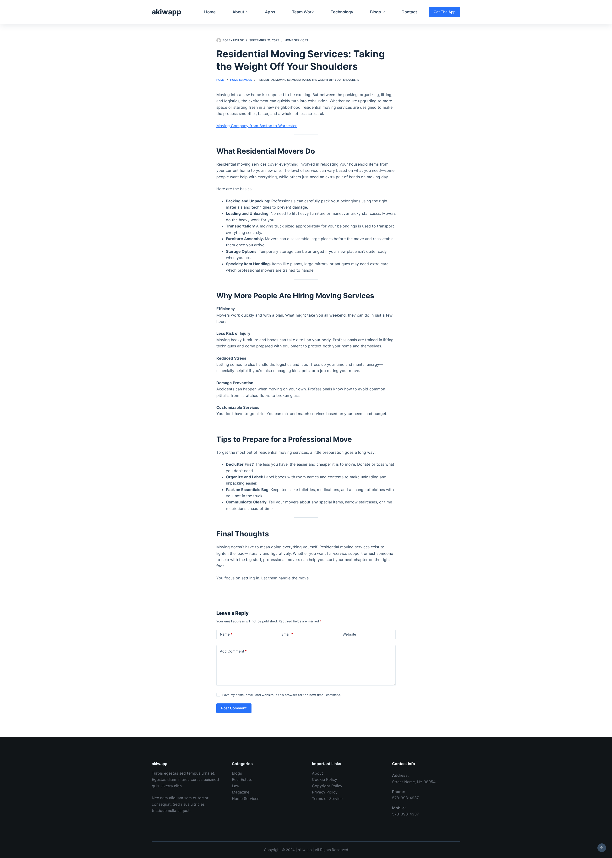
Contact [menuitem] (409, 12)
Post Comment (234, 708)
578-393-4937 (405, 797)
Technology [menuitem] (342, 12)
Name (226, 634)
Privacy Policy (325, 792)
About (317, 773)
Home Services (296, 40)
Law (235, 785)
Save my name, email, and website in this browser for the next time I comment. (281, 695)
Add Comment (233, 651)
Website (349, 634)
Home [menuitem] (210, 12)
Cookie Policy (324, 779)
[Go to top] (601, 847)
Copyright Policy (327, 785)
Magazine (240, 792)
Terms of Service (327, 798)
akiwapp (166, 11)
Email (287, 634)
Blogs (237, 773)
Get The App (444, 12)
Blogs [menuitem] (375, 12)
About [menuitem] (238, 12)
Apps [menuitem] (270, 12)
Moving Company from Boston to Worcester (256, 125)
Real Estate (242, 779)
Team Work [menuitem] (303, 12)
